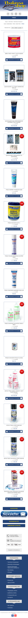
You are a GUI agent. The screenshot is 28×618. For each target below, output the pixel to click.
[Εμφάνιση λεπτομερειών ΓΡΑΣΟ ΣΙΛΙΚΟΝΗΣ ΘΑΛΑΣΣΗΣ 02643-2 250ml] (14, 312)
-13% (21, 203)
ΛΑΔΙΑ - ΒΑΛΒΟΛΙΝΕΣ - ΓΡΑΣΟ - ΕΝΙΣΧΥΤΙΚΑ (12, 23)
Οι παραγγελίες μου (12, 595)
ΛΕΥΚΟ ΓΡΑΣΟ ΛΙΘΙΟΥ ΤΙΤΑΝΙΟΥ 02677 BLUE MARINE (14, 391)
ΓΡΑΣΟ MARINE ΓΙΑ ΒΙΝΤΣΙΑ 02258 (14, 189)
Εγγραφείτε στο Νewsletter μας (14, 550)
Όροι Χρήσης (10, 570)
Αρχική (6, 21)
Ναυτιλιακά (11, 21)
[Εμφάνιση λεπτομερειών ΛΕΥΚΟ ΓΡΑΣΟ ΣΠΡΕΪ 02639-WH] (14, 414)
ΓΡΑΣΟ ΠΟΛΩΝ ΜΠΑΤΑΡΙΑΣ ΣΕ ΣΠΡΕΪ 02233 (14, 256)
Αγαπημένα (10, 597)
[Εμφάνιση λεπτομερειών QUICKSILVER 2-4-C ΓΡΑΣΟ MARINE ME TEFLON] (14, 75)
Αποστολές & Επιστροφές (13, 564)
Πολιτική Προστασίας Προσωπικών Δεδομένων (13, 567)
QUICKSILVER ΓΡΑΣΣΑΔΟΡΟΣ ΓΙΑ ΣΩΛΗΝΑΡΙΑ (14, 156)
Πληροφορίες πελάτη (12, 590)
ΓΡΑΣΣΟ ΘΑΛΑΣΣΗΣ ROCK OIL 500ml (14, 357)
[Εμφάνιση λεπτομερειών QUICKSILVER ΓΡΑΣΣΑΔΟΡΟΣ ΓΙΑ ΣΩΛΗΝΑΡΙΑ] (14, 144)
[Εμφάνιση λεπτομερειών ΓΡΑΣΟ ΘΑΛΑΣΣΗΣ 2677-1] (14, 211)
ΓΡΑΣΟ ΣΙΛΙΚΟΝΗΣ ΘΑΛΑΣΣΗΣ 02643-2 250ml (14, 324)
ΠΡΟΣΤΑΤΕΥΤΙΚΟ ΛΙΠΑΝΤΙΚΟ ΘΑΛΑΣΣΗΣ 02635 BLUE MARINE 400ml (14, 492)
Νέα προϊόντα (11, 605)
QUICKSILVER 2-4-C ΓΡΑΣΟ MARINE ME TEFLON (14, 87)
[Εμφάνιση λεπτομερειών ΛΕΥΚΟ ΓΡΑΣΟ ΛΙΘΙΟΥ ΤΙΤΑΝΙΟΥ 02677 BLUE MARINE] (14, 379)
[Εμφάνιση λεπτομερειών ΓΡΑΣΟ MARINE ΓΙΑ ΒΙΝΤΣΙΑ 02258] (14, 178)
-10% (21, 136)
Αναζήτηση (10, 607)
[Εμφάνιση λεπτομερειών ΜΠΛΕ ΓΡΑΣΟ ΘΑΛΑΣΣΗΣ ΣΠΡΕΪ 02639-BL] (14, 447)
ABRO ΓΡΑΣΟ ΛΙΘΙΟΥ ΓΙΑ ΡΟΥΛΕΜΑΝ (14, 53)
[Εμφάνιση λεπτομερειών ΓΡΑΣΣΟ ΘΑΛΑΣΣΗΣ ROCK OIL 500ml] (14, 346)
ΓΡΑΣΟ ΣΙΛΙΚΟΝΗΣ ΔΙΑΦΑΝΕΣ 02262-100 (14, 290)
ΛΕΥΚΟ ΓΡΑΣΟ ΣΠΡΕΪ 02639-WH (14, 425)
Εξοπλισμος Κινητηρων (18, 21)
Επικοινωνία (10, 580)
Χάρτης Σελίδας (11, 582)
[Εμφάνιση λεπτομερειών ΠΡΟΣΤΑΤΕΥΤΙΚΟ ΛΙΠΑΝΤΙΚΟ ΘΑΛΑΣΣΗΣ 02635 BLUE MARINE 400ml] (14, 480)
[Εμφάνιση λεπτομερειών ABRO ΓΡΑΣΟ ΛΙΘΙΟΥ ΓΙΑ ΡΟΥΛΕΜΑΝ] (14, 42)
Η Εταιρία (10, 572)
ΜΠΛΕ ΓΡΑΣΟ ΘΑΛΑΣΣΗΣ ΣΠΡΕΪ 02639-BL (14, 458)
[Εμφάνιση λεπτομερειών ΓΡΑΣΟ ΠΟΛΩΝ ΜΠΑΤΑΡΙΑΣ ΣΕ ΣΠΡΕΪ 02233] (14, 244)
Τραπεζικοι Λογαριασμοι (13, 562)
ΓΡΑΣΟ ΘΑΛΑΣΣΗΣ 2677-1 (14, 222)
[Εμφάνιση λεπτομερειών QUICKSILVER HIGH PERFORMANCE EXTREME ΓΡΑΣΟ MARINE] (14, 109)
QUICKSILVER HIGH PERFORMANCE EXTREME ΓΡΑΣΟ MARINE (14, 121)
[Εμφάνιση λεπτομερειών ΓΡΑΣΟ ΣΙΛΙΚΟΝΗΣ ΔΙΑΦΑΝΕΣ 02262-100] (14, 279)
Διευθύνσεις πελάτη (12, 592)
